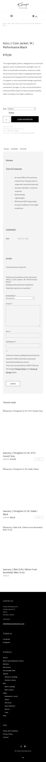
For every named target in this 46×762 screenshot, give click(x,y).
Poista (11, 112)
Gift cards (8, 703)
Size (4, 109)
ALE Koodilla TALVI (9, 670)
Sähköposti (11, 341)
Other (5, 693)
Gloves (7, 709)
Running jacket (30, 133)
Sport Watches (10, 706)
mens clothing (22, 133)
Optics (7, 699)
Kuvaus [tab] (6, 149)
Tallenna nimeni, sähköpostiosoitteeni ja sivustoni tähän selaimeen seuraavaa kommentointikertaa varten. (22, 358)
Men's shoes (9, 690)
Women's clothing (11, 677)
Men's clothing (16, 23)
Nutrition (6, 664)
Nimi (8, 331)
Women (5, 674)
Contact (5, 737)
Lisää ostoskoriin (25, 119)
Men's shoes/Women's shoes (13, 661)
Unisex (5, 657)
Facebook (6, 639)
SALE (4, 716)
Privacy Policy (20, 369)
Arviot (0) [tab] (23, 149)
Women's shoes (10, 680)
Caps (6, 712)
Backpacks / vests (11, 696)
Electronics (7, 667)
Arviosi (9, 303)
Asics (16, 133)
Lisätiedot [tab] (14, 149)
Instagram (6, 642)
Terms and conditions (10, 731)
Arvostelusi (11, 295)
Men (9, 23)
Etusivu (5, 23)
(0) (36, 16)
